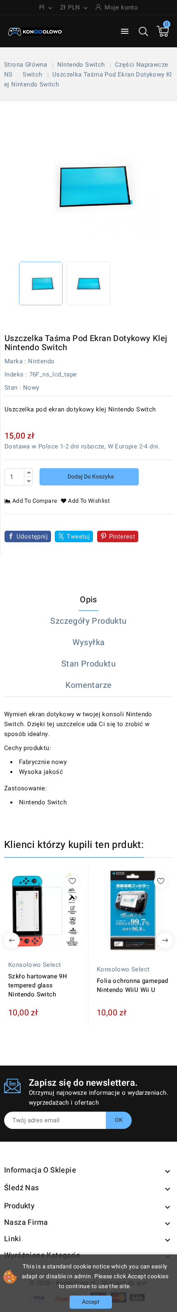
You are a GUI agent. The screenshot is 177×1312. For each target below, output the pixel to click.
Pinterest (122, 536)
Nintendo (41, 361)
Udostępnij (32, 536)
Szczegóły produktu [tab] (88, 621)
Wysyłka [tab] (88, 642)
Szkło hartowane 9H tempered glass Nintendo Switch (37, 985)
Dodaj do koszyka (90, 476)
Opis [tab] (88, 600)
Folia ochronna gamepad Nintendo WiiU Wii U (132, 985)
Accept (91, 1302)
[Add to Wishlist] (72, 881)
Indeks (14, 374)
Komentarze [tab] (88, 685)
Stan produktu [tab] (88, 664)
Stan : (13, 387)
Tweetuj (78, 536)
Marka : (15, 361)
